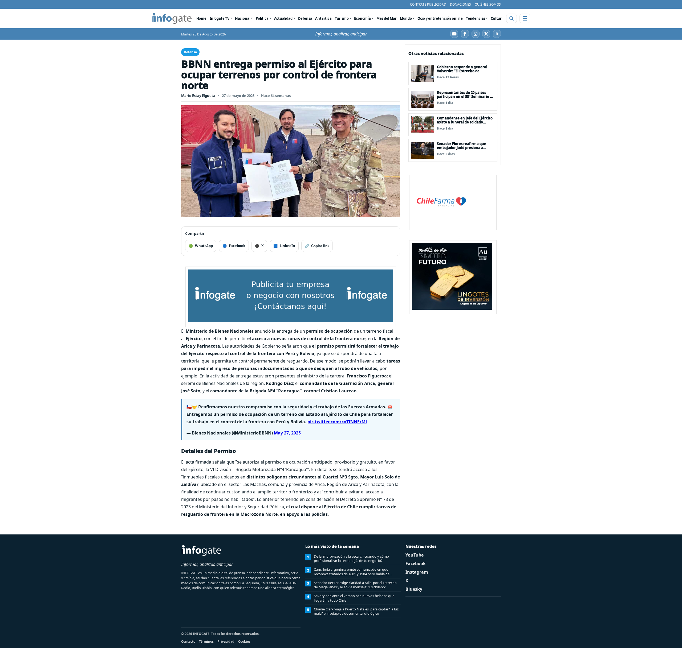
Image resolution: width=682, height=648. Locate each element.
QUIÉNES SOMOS (488, 4)
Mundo (406, 18)
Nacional (242, 18)
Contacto (188, 641)
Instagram (416, 572)
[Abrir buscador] (511, 18)
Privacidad (225, 641)
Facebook (415, 563)
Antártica (323, 18)
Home (201, 18)
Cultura (497, 18)
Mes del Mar (386, 18)
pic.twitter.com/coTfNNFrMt (337, 422)
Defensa (305, 18)
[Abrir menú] (524, 18)
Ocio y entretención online (440, 18)
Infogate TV (219, 18)
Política (262, 18)
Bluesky (413, 589)
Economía (362, 18)
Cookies (244, 641)
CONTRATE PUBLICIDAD (428, 4)
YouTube (414, 555)
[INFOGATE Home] (172, 18)
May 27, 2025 (287, 433)
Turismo (342, 18)
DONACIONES (460, 4)
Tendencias (475, 18)
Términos (206, 641)
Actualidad (283, 18)
